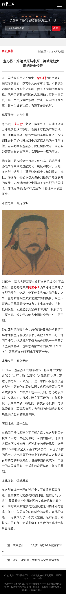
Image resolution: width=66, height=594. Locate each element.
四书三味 (24, 575)
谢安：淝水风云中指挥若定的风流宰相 (36, 560)
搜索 (56, 28)
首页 (51, 51)
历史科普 (59, 51)
